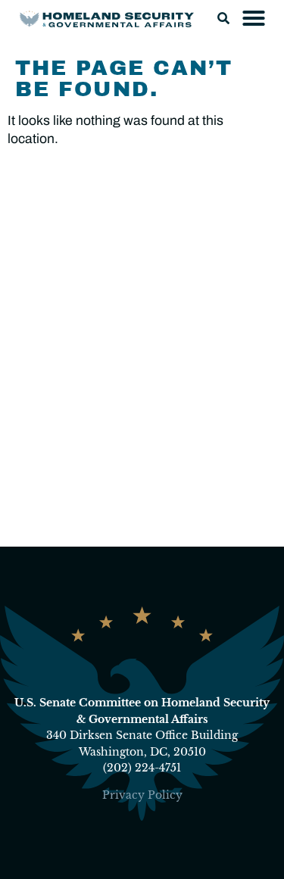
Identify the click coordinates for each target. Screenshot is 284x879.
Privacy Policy (142, 795)
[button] (223, 18)
